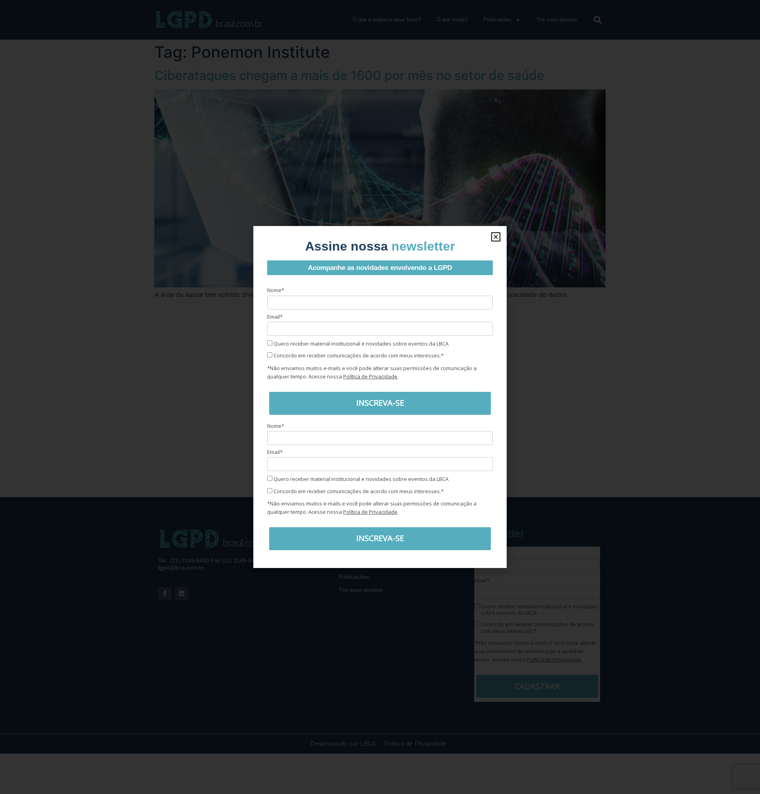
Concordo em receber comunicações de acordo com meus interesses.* (358, 355)
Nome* (275, 290)
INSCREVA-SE (380, 402)
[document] (380, 397)
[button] (496, 237)
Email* (275, 316)
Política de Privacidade (370, 376)
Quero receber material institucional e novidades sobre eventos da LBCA (360, 343)
